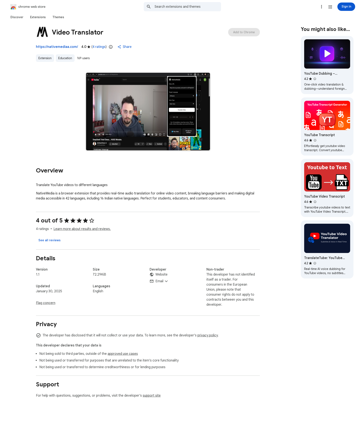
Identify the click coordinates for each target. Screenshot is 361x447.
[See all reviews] (49, 240)
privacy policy (207, 335)
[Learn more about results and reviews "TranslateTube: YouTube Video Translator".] (315, 263)
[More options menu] (321, 7)
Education (65, 58)
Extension (45, 58)
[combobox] (188, 6)
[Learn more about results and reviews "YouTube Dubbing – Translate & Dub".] (315, 79)
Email (159, 281)
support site (152, 395)
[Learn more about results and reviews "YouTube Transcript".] (315, 140)
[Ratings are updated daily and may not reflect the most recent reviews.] (111, 47)
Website (161, 274)
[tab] (17, 17)
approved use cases (123, 354)
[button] (330, 7)
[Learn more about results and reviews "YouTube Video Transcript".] (315, 202)
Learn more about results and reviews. (82, 229)
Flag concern (45, 303)
